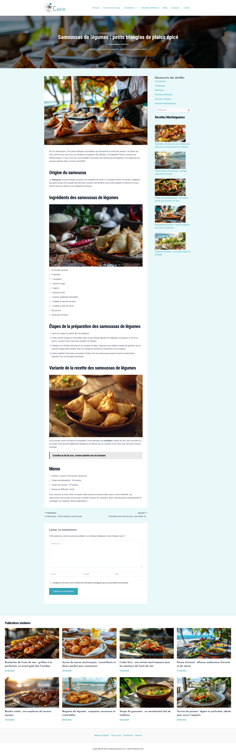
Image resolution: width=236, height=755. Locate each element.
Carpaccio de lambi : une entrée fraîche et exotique (172, 253)
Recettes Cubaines (163, 99)
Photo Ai (138, 735)
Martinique (159, 90)
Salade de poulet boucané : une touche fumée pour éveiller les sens (171, 199)
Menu (165, 8)
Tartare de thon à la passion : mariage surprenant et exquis (171, 172)
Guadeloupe (160, 86)
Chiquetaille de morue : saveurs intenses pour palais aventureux (172, 226)
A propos (175, 8)
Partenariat (128, 735)
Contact (186, 8)
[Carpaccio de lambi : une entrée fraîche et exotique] (170, 241)
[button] (136, 8)
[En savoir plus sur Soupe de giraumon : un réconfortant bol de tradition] (147, 692)
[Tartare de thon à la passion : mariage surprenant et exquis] (170, 160)
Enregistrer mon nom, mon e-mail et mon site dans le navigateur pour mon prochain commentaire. (90, 583)
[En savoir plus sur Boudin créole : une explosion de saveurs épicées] (32, 692)
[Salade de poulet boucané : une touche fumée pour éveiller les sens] (170, 187)
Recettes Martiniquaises (165, 103)
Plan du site (116, 735)
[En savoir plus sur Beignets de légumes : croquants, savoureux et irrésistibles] (89, 692)
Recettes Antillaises (150, 8)
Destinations (129, 8)
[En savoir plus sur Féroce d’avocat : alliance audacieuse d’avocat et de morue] (204, 643)
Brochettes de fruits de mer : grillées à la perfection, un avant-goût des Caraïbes (172, 145)
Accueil (96, 8)
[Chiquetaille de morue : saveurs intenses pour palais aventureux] (170, 214)
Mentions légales (101, 735)
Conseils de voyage (111, 8)
